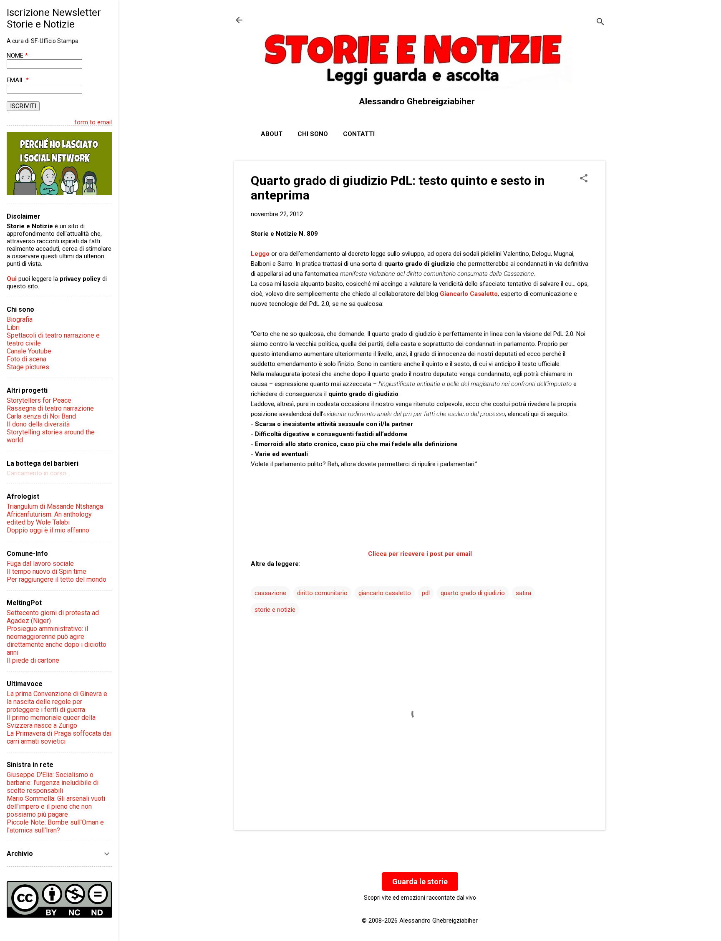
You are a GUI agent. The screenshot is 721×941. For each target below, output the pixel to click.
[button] (584, 179)
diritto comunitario (322, 593)
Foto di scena (26, 359)
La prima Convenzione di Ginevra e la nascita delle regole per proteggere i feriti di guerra (57, 702)
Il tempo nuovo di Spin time (46, 571)
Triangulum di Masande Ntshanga (55, 506)
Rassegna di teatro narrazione (50, 408)
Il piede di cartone (33, 660)
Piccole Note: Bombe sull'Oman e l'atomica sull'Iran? (55, 826)
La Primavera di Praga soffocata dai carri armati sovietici (59, 737)
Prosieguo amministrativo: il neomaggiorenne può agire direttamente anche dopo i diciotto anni (56, 640)
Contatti (359, 134)
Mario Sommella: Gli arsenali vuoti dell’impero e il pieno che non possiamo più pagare (56, 806)
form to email (93, 122)
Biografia (20, 319)
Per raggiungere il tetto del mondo (56, 579)
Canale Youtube (29, 351)
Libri (13, 327)
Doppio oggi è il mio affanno (48, 530)
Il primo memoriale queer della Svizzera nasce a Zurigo (51, 721)
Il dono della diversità (38, 424)
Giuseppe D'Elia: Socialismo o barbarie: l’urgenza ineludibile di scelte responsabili (52, 783)
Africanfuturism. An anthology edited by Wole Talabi (49, 518)
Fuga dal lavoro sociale (40, 564)
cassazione (270, 593)
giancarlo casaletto (384, 593)
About (271, 134)
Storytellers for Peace (39, 400)
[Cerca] (600, 22)
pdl (426, 593)
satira (523, 593)
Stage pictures (28, 367)
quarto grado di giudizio (473, 593)
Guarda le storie (420, 881)
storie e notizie (275, 609)
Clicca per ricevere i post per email (420, 554)
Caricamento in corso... (38, 473)
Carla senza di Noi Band (41, 416)
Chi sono (312, 134)
